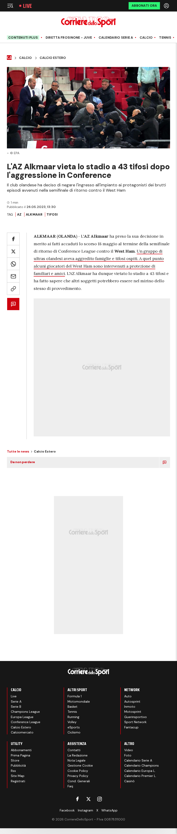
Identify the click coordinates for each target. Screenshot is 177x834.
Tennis (165, 38)
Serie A (16, 701)
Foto (127, 755)
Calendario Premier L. (140, 776)
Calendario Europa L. (140, 771)
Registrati (18, 781)
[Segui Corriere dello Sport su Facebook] (77, 799)
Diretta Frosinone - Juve (69, 38)
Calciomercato (22, 732)
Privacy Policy (78, 776)
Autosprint (132, 701)
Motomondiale (79, 701)
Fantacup (131, 727)
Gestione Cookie (80, 765)
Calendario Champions (141, 765)
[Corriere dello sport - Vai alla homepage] (88, 22)
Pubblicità (18, 765)
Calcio (146, 38)
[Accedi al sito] (167, 6)
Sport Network (135, 722)
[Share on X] (13, 251)
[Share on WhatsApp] (13, 264)
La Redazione (78, 755)
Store (15, 760)
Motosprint (132, 712)
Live (27, 6)
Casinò (129, 781)
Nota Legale (77, 760)
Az (19, 214)
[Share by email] (13, 276)
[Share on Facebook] (13, 239)
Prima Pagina (20, 755)
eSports (74, 727)
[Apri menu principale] (10, 6)
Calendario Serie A (116, 38)
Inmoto (129, 706)
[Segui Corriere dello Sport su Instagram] (99, 799)
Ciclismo (74, 732)
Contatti (74, 750)
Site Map (17, 776)
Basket (72, 706)
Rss (13, 771)
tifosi (52, 214)
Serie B (16, 706)
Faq (70, 786)
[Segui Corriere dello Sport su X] (88, 799)
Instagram (85, 810)
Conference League (25, 722)
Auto (128, 696)
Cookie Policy (78, 771)
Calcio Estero (53, 58)
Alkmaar (34, 214)
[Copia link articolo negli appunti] (13, 289)
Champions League (25, 712)
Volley (72, 722)
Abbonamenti (21, 750)
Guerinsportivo (135, 717)
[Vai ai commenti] (13, 304)
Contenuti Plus (23, 37)
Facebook (67, 810)
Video (128, 750)
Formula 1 (75, 696)
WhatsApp (109, 810)
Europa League (22, 717)
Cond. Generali (79, 781)
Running (73, 717)
